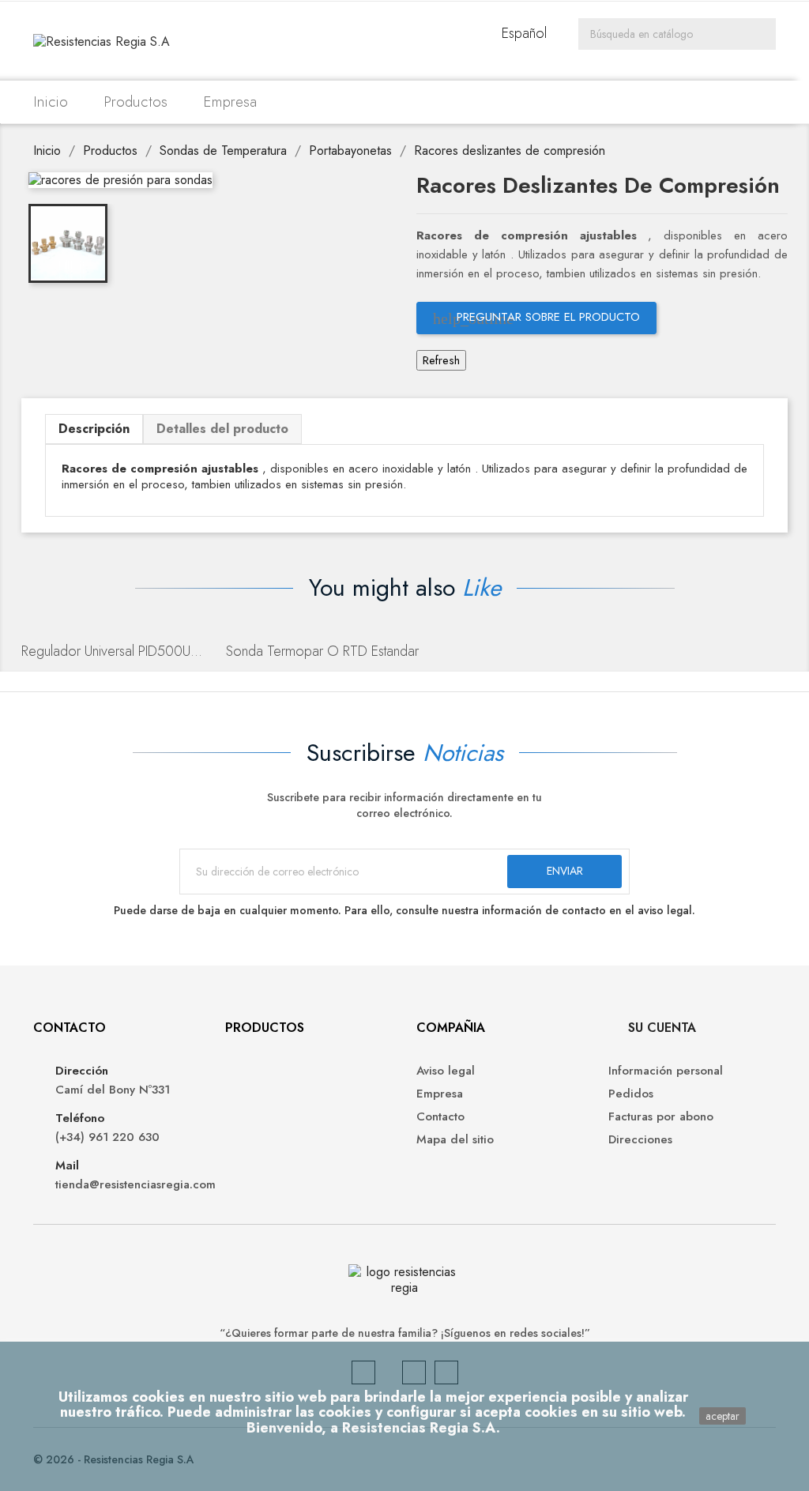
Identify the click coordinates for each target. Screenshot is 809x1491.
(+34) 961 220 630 (107, 1137)
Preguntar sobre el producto (536, 317)
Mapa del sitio (455, 1139)
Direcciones (640, 1139)
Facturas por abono (660, 1116)
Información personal (665, 1071)
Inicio (50, 101)
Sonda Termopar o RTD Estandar (322, 651)
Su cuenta (662, 1027)
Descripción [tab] (94, 429)
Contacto (440, 1116)
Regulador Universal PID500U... (111, 651)
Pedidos (630, 1093)
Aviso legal (445, 1071)
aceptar (722, 1416)
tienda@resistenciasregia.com (128, 1184)
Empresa (230, 101)
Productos (135, 101)
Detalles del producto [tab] (222, 429)
